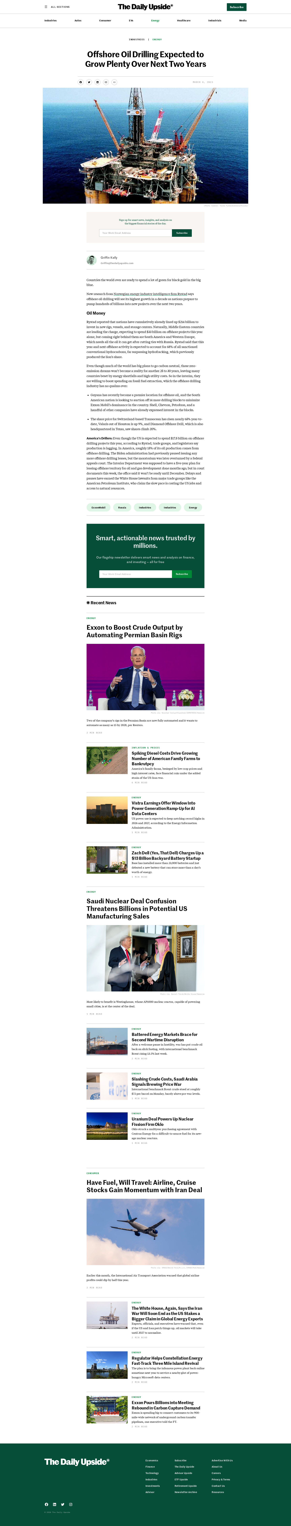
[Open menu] (57, 7)
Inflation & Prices (146, 748)
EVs (131, 20)
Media (243, 20)
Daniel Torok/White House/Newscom (187, 994)
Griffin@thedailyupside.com (117, 263)
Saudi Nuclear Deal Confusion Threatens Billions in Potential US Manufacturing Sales (137, 908)
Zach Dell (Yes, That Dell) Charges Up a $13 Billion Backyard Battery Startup (168, 855)
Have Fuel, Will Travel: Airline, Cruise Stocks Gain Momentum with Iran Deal (144, 1186)
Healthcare (183, 20)
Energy (155, 20)
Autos (78, 20)
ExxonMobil (98, 507)
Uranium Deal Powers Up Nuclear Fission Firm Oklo (162, 1121)
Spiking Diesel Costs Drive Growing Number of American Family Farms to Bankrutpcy (166, 758)
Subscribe (182, 233)
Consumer (105, 20)
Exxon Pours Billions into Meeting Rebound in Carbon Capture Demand (166, 1405)
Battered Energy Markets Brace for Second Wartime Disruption (164, 1036)
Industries (50, 20)
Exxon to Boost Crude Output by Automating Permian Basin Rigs (135, 630)
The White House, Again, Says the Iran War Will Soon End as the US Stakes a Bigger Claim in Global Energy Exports (167, 1313)
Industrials (214, 20)
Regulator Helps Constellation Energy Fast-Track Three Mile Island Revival (167, 1360)
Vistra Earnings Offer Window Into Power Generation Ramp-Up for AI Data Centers (163, 808)
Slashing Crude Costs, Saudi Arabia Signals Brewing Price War (165, 1081)
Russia (122, 507)
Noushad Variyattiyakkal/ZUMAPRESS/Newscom (183, 713)
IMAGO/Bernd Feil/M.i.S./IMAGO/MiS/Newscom (183, 1268)
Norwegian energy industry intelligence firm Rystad (150, 294)
